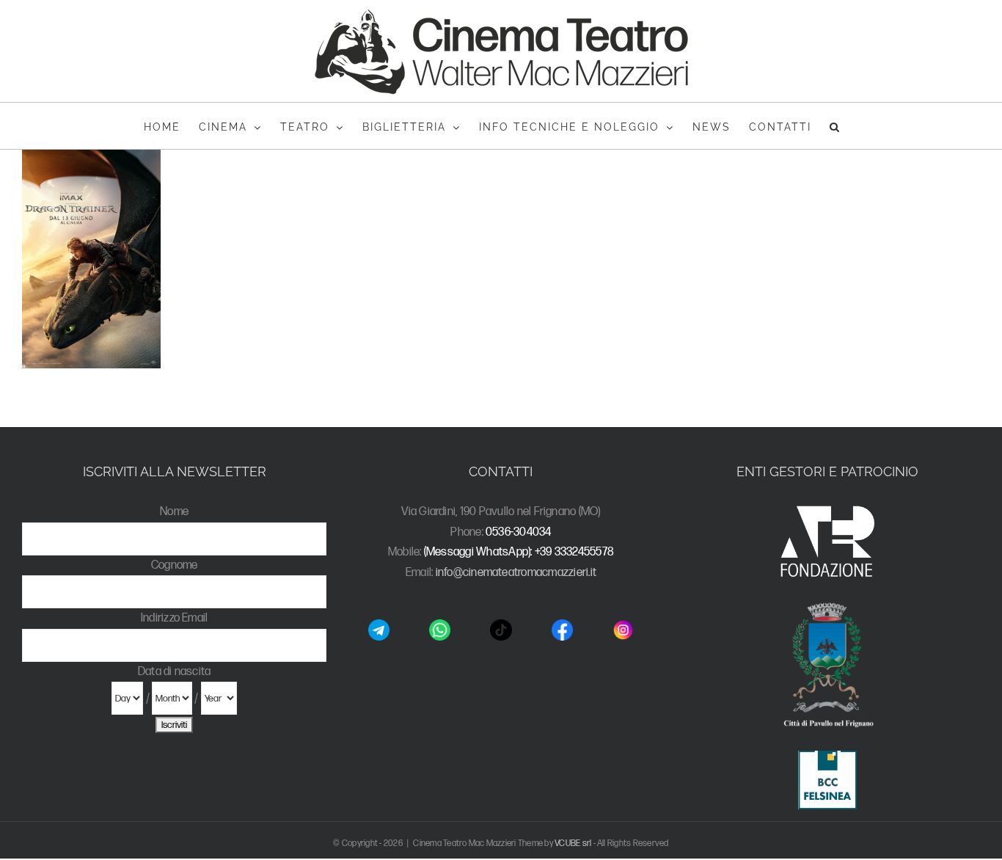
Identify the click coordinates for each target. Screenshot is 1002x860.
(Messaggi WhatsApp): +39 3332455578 (519, 552)
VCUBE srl (573, 843)
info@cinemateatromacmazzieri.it (516, 573)
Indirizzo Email (174, 618)
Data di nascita (174, 672)
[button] (835, 126)
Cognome (174, 565)
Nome (174, 512)
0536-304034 (519, 532)
